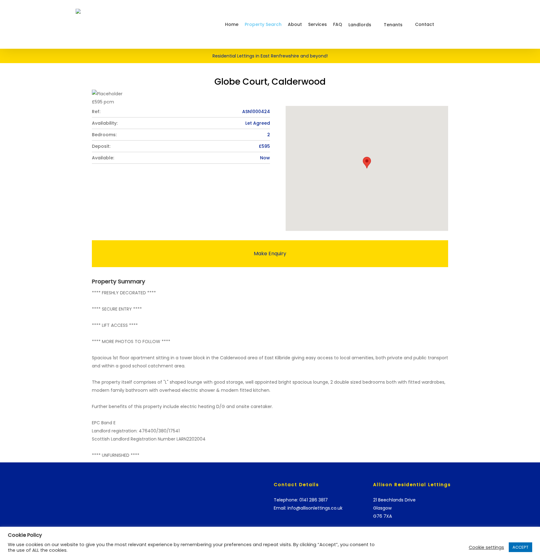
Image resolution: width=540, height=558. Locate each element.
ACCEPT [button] (520, 547)
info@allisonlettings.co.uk (315, 508)
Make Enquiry (270, 253)
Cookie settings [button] (486, 547)
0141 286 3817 (313, 500)
